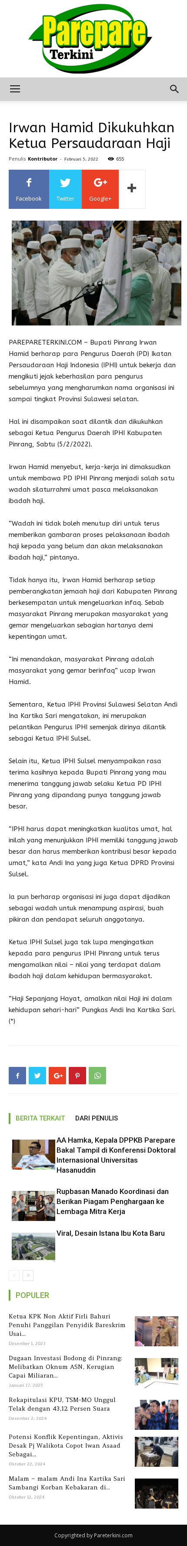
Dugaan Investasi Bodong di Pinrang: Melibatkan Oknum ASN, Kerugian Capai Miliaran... (65, 1366)
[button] (175, 89)
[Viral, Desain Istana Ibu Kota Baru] (30, 1248)
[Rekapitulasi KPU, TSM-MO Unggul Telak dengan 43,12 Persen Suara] (155, 1415)
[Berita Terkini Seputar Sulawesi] (93, 38)
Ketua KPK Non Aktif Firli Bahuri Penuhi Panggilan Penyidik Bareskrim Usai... (67, 1325)
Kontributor (42, 158)
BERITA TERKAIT (40, 1118)
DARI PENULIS (96, 1118)
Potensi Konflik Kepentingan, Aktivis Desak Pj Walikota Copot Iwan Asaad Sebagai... (66, 1445)
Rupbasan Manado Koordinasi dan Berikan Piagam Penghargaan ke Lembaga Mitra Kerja (113, 1201)
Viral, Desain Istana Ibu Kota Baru (111, 1233)
